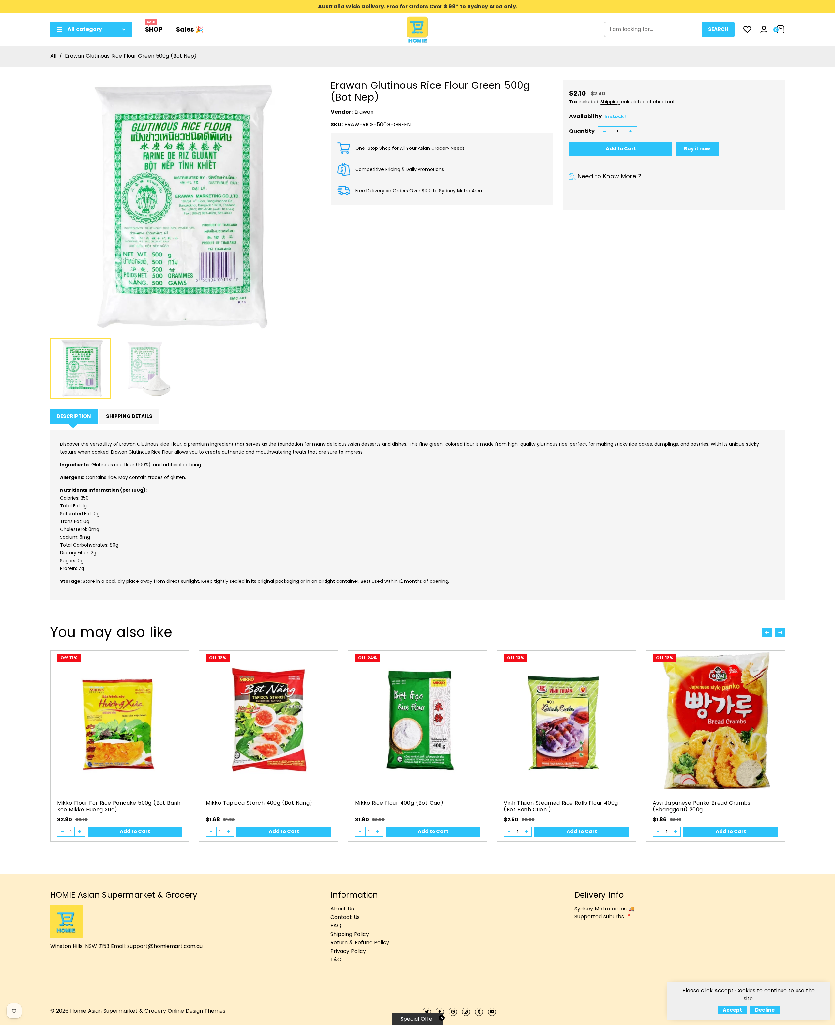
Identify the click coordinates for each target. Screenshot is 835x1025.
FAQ (335, 925)
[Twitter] (427, 1012)
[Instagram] (466, 1012)
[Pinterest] (453, 1012)
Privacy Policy (348, 951)
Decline (765, 1009)
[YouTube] (492, 1012)
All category (85, 29)
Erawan (363, 112)
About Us (342, 908)
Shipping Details (129, 416)
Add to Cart (135, 831)
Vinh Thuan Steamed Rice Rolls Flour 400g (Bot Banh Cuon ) (561, 806)
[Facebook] (440, 1012)
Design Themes (205, 1011)
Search (718, 29)
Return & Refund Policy (359, 942)
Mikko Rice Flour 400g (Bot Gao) (399, 803)
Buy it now (697, 148)
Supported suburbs (599, 916)
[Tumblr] (479, 1012)
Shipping (610, 102)
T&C (335, 959)
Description (74, 416)
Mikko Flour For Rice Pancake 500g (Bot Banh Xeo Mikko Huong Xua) (119, 806)
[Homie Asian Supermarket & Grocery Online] (417, 29)
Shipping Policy (349, 934)
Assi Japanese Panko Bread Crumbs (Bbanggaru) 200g (702, 806)
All (53, 56)
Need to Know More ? (610, 176)
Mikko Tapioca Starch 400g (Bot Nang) (259, 803)
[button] (780, 632)
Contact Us (345, 917)
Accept (732, 1009)
